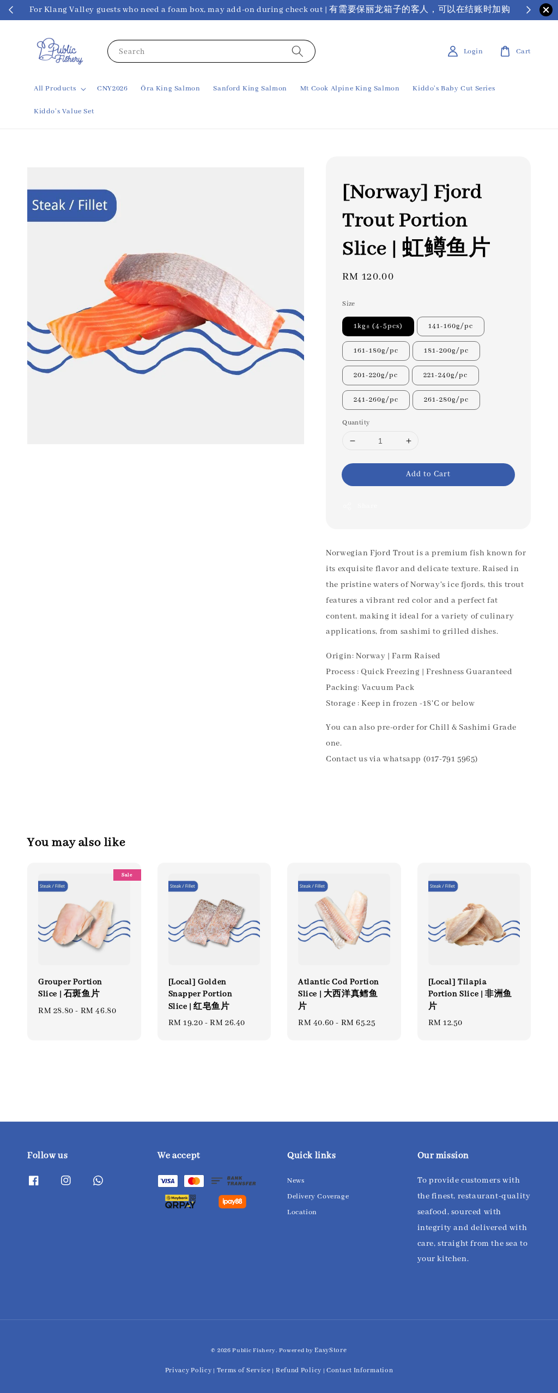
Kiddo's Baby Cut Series (454, 88)
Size (348, 304)
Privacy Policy (188, 1370)
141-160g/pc (450, 326)
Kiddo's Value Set (64, 111)
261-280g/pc (446, 399)
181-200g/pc (446, 350)
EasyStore (330, 1350)
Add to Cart (428, 474)
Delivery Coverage (318, 1196)
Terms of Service (244, 1370)
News (295, 1180)
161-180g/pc (376, 350)
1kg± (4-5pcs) (378, 326)
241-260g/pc (376, 399)
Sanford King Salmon (250, 88)
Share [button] (367, 506)
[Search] (297, 51)
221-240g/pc (445, 375)
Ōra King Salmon (170, 88)
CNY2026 (112, 88)
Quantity (355, 423)
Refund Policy (299, 1370)
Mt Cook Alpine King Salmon (350, 88)
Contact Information (359, 1370)
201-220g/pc (376, 375)
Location (302, 1212)
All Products (55, 88)
